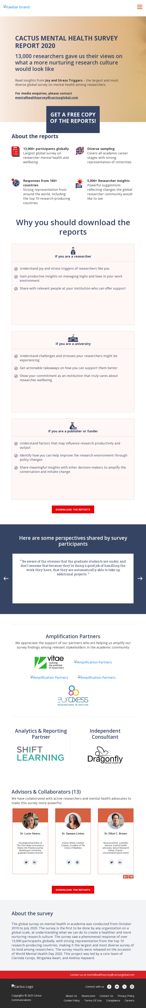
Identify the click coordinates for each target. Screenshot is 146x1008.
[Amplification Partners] (49, 662)
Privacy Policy (126, 996)
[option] (73, 578)
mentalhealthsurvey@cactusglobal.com (46, 97)
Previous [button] (6, 578)
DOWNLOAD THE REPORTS (73, 509)
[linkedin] (77, 862)
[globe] (34, 862)
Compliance (113, 1000)
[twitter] (26, 862)
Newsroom (88, 996)
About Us (71, 996)
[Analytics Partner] (41, 753)
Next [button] (139, 578)
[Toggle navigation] (139, 7)
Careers (129, 1000)
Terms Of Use (93, 1000)
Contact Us (106, 996)
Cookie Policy (72, 1000)
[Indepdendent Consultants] (105, 755)
